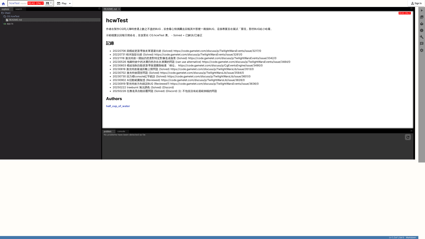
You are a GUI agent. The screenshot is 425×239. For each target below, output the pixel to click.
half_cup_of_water (118, 106)
